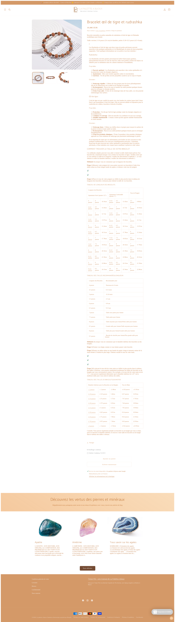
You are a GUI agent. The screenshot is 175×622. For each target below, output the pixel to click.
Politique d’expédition (128, 617)
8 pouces (90, 251)
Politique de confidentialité (98, 617)
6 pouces (90, 226)
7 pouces (90, 238)
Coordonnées (139, 617)
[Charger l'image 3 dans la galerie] (63, 78)
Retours (34, 586)
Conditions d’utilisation (113, 617)
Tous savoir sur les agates (123, 542)
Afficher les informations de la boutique (101, 476)
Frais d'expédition (100, 30)
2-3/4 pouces (92, 417)
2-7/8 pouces (92, 421)
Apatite (38, 542)
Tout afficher (87, 568)
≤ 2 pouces (91, 389)
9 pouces (90, 263)
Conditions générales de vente (40, 579)
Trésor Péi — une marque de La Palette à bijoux (106, 578)
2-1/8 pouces (92, 394)
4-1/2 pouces (90, 207)
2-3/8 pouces (92, 403)
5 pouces (90, 213)
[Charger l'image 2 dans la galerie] (50, 78)
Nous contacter (36, 593)
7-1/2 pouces (90, 244)
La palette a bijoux (42, 617)
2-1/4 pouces (92, 398)
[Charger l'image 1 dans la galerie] (38, 78)
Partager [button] (91, 442)
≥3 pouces (91, 426)
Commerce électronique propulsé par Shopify (59, 617)
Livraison (34, 582)
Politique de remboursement (81, 617)
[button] (5, 9)
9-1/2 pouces (90, 269)
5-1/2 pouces (90, 220)
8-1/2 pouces (90, 257)
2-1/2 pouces (92, 408)
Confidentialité (36, 590)
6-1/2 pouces (90, 232)
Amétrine (77, 542)
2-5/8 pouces (92, 412)
